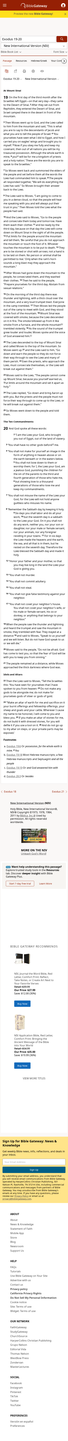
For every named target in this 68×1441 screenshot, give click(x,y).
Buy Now (22, 1003)
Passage (7, 60)
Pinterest (15, 1392)
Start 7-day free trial (20, 883)
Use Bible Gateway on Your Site (28, 1276)
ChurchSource (18, 1336)
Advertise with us (20, 1280)
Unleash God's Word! (33, 853)
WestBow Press (19, 1358)
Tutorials (15, 1271)
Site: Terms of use (20, 1306)
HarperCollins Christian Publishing (30, 1340)
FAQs (13, 1267)
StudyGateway (19, 1331)
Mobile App (17, 1233)
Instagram (16, 1387)
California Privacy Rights (25, 1293)
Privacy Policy (21, 1195)
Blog (13, 1242)
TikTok (14, 1396)
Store (13, 1237)
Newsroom (17, 1246)
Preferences (17, 1426)
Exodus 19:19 (14, 767)
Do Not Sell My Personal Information (33, 1297)
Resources (21, 60)
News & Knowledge (22, 1224)
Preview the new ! (33, 13)
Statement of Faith (21, 1228)
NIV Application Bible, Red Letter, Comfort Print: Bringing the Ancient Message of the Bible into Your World (33, 1040)
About (14, 1220)
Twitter (14, 1400)
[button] (63, 5)
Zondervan (16, 1362)
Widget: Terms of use (23, 1311)
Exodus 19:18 (14, 755)
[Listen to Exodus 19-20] (42, 71)
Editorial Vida (18, 1349)
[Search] (61, 39)
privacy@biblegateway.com (17, 1198)
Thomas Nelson (19, 1353)
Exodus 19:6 (14, 746)
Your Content (58, 60)
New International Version (27, 803)
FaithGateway (18, 1327)
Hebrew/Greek (39, 60)
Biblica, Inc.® (27, 815)
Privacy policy (19, 1289)
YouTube (15, 1405)
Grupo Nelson (18, 1345)
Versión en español (21, 1421)
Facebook (16, 1383)
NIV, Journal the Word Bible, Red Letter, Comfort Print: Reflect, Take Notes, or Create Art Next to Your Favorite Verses (34, 978)
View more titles (34, 1078)
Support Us (17, 1250)
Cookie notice (18, 1302)
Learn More (45, 883)
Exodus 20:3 (14, 776)
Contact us (16, 1284)
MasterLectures (19, 1367)
